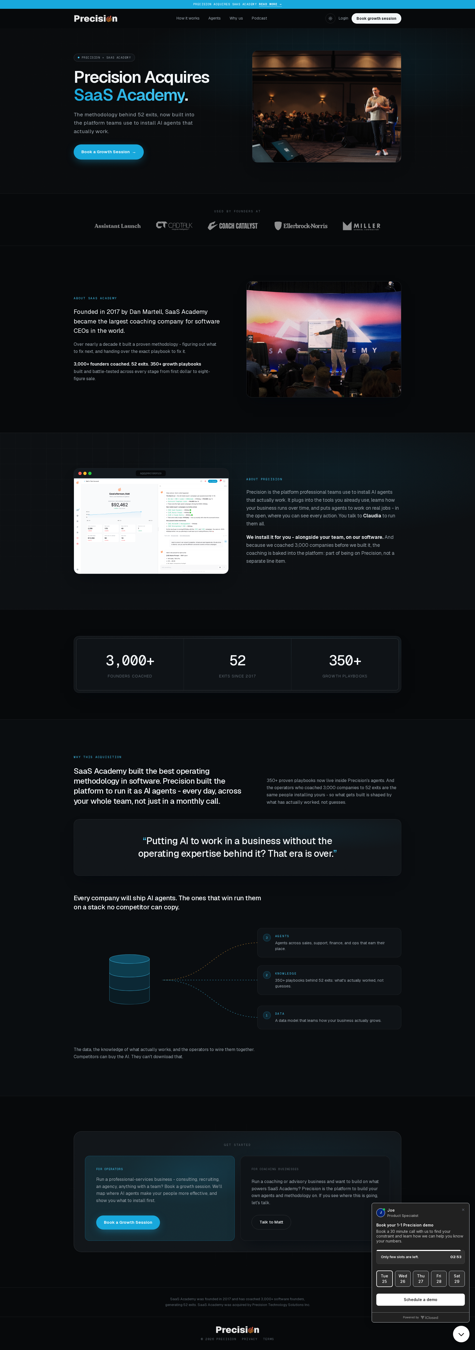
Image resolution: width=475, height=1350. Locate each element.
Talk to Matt (271, 1222)
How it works (188, 18)
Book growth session (376, 18)
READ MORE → (270, 4)
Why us (236, 18)
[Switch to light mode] (330, 18)
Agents (214, 18)
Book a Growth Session (108, 151)
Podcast (259, 18)
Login (343, 18)
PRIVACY (250, 1339)
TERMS (268, 1339)
